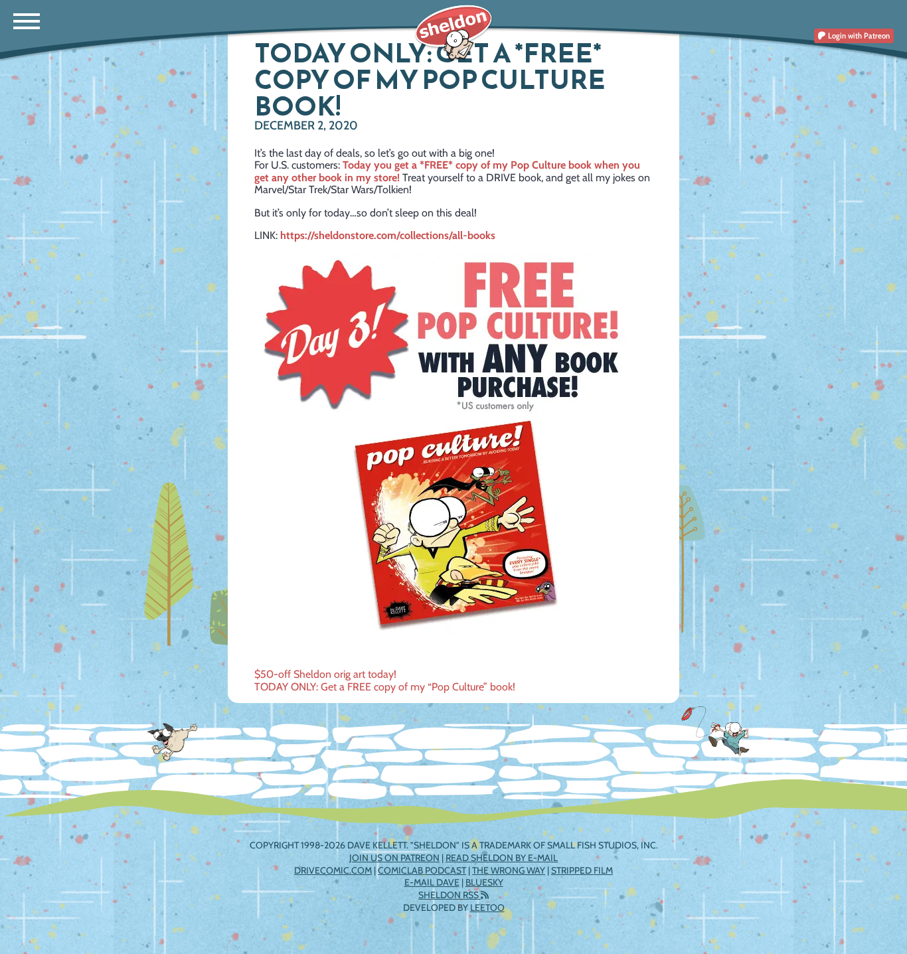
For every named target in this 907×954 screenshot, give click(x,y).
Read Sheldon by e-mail (502, 858)
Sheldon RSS (449, 895)
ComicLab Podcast (422, 870)
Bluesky (484, 882)
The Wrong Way (508, 870)
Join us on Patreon (394, 858)
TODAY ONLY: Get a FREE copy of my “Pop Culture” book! (384, 686)
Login (858, 35)
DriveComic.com (333, 870)
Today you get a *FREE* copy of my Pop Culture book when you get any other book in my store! (447, 171)
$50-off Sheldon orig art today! (325, 674)
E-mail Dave (431, 882)
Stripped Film (582, 870)
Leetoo (487, 908)
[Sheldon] (453, 33)
